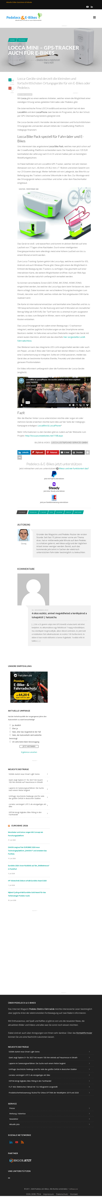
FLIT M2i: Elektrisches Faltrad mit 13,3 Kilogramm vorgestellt (33, 1087)
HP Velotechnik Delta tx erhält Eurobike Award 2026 (27, 881)
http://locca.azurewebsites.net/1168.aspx (44, 435)
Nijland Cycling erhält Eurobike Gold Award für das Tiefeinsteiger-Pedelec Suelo (27, 894)
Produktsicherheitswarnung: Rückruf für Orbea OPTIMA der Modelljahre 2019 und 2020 (44, 1092)
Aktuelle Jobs (14, 1124)
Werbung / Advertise (17, 1113)
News (12, 40)
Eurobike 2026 (20, 825)
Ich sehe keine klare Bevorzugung (25, 742)
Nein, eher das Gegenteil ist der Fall (26, 732)
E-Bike (43, 512)
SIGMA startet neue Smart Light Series (24, 774)
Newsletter (13, 1119)
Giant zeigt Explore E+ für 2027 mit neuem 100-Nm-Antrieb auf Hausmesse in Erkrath (26, 781)
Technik (22, 40)
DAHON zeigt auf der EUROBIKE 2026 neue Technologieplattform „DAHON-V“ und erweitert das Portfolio (27, 850)
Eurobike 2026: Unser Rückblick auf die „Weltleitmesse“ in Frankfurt (28, 867)
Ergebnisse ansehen (29, 752)
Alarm (59, 512)
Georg (15, 60)
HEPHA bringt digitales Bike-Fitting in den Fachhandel (25, 813)
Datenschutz (62, 1194)
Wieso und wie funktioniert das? (74, 468)
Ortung (78, 512)
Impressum (48, 1194)
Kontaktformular (84, 1033)
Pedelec (33, 512)
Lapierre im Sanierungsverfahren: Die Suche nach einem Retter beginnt (26, 789)
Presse (12, 1108)
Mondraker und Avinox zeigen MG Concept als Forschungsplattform (25, 834)
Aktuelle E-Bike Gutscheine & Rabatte (19, 2)
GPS (51, 512)
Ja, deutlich (16, 725)
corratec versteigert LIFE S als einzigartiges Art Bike (27, 805)
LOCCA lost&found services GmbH (69, 442)
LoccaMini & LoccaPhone (49, 425)
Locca (68, 512)
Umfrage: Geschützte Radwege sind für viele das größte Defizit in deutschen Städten (26, 797)
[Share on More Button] (87, 452)
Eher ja (15, 728)
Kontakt (74, 1194)
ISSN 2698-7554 (33, 1194)
